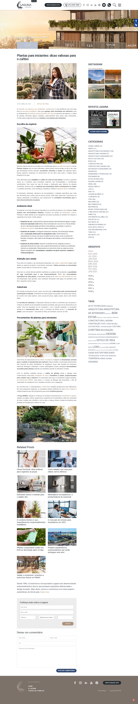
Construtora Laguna (97, 166)
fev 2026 (92, 269)
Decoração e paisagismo (98, 169)
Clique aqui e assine (98, 131)
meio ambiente (111, 347)
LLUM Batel (92, 197)
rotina (115, 350)
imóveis (100, 343)
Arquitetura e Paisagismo (98, 156)
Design (91, 171)
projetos (103, 350)
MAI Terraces (93, 204)
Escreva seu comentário (27, 648)
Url (20, 643)
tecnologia (93, 356)
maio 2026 (93, 261)
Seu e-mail (53, 638)
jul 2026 (92, 256)
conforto (115, 317)
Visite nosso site (53, 5)
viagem (109, 359)
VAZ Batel (92, 235)
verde (102, 359)
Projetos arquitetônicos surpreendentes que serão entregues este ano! (59, 550)
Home (30, 686)
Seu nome (22, 638)
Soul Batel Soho (95, 227)
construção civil (97, 324)
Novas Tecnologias (96, 209)
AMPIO (90, 148)
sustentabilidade (105, 352)
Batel (109, 313)
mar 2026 (92, 266)
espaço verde (92, 340)
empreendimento (112, 337)
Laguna (112, 343)
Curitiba (94, 329)
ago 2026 (92, 254)
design (111, 333)
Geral (90, 184)
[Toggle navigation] (119, 5)
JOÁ (89, 189)
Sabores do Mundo (95, 224)
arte (106, 313)
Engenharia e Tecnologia (98, 174)
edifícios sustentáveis (96, 337)
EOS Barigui (92, 176)
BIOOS (90, 161)
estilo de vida (106, 340)
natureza (91, 350)
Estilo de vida (43, 104)
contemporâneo (106, 326)
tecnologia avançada (107, 356)
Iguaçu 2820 (93, 186)
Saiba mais (44, 592)
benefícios (100, 317)
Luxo (90, 199)
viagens (93, 361)
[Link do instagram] (96, 77)
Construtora (94, 164)
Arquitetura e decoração (98, 151)
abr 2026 (92, 264)
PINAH (90, 214)
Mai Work (92, 207)
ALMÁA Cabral (94, 146)
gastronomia (92, 343)
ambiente (109, 306)
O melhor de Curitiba (96, 212)
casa (104, 317)
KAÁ (89, 192)
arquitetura (95, 309)
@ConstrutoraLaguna (95, 68)
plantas (98, 350)
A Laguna (32, 688)
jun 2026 (92, 259)
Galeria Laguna (94, 181)
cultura (116, 326)
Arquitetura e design (97, 154)
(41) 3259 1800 (73, 5)
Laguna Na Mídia (94, 194)
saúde (91, 353)
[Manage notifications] (133, 699)
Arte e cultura (94, 159)
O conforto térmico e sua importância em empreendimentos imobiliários (31, 522)
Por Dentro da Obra (96, 217)
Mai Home (92, 202)
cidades (109, 317)
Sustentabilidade (95, 230)
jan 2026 (92, 271)
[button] (136, 29)
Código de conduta (36, 691)
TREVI (90, 232)
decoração (106, 330)
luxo (96, 346)
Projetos (92, 219)
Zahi (90, 237)
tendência (94, 358)
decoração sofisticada (97, 334)
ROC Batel (92, 222)
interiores (105, 343)
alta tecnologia (97, 306)
